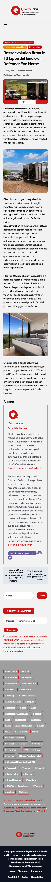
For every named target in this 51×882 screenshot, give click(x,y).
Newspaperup (17, 866)
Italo (36, 731)
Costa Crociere (28, 695)
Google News (23, 807)
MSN (33, 807)
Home (12, 871)
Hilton (41, 725)
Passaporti (12, 768)
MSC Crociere (13, 750)
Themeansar (34, 866)
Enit (34, 707)
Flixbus (38, 713)
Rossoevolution (25, 70)
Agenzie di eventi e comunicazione (19, 43)
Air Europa (12, 677)
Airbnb (26, 671)
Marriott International (17, 744)
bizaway (10, 689)
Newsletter (37, 877)
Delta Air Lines (14, 701)
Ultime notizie (34, 47)
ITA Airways (22, 731)
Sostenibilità (12, 774)
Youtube (19, 811)
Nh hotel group (33, 750)
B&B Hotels (12, 683)
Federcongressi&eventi (17, 713)
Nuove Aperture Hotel (30, 756)
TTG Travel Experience (17, 786)
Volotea (38, 786)
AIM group (12, 671)
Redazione (36, 871)
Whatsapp (8, 807)
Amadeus (27, 677)
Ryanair (26, 768)
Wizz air (24, 792)
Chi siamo (23, 871)
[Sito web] (10, 557)
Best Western (29, 683)
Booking (10, 695)
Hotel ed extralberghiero (15, 47)
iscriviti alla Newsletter (20, 544)
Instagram (30, 811)
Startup (28, 774)
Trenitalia (31, 780)
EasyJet (30, 701)
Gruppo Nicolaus (24, 725)
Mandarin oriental (15, 737)
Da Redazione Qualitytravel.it (16, 75)
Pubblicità (13, 877)
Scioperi (40, 768)
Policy (25, 877)
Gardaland (21, 719)
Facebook (8, 811)
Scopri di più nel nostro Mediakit (24, 468)
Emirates (11, 707)
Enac (24, 707)
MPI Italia (37, 744)
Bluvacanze (26, 689)
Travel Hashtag (14, 780)
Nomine (10, 756)
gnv (9, 725)
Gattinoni (36, 719)
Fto (8, 719)
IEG (8, 731)
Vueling (10, 792)
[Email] (39, 553)
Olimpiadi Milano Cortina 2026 (21, 762)
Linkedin (41, 807)
